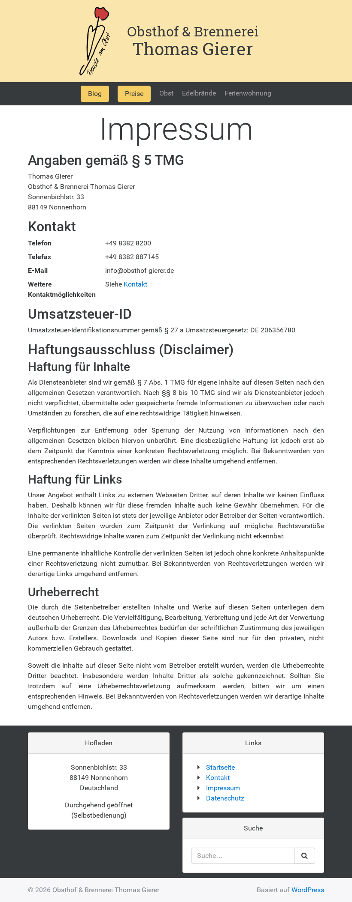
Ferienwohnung (248, 93)
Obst (166, 93)
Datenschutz (225, 798)
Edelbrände (199, 93)
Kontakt (135, 284)
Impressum (223, 788)
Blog (95, 94)
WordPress (307, 890)
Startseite (220, 767)
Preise (134, 94)
